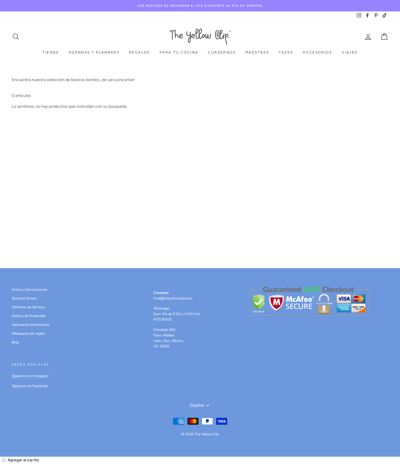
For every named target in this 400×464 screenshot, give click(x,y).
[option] (200, 5)
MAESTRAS (257, 52)
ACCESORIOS (317, 52)
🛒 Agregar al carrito (20, 460)
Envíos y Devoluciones (29, 289)
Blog (15, 342)
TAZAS (286, 52)
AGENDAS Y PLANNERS (94, 52)
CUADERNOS (222, 52)
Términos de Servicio (28, 307)
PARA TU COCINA (179, 52)
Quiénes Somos (24, 298)
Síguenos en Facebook (30, 386)
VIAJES (349, 52)
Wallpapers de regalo (28, 333)
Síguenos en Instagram (30, 376)
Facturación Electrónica (30, 325)
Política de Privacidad (28, 316)
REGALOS (139, 52)
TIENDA (50, 52)
